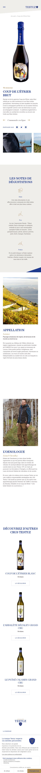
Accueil (13, 16)
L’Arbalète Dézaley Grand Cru (20, 627)
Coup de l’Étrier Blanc (20, 573)
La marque (7, 731)
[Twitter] (21, 127)
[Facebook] (17, 127)
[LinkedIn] (25, 127)
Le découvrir (20, 583)
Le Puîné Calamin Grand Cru (20, 681)
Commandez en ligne (16, 120)
